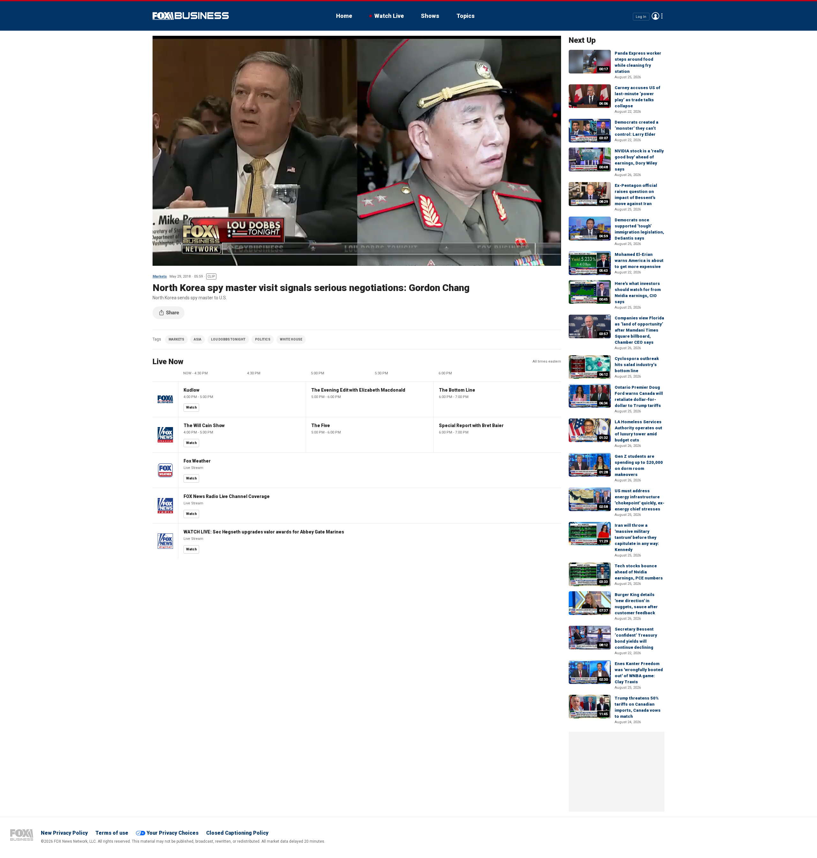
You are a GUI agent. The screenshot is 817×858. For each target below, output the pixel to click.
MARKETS (176, 339)
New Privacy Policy (64, 833)
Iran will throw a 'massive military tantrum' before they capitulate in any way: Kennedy (637, 537)
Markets (160, 276)
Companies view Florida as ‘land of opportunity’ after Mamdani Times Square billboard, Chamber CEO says (639, 330)
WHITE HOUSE (291, 339)
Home (344, 15)
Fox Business (191, 16)
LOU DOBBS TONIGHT (228, 339)
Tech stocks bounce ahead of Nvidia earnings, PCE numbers (639, 571)
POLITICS (262, 339)
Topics (465, 15)
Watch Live (389, 15)
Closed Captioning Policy (237, 833)
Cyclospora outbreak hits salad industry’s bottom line (637, 364)
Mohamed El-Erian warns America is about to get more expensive (639, 260)
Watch (191, 407)
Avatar (655, 16)
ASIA (197, 339)
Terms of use (111, 833)
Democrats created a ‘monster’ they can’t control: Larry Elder (636, 128)
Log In (641, 16)
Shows (430, 15)
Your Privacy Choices (172, 833)
